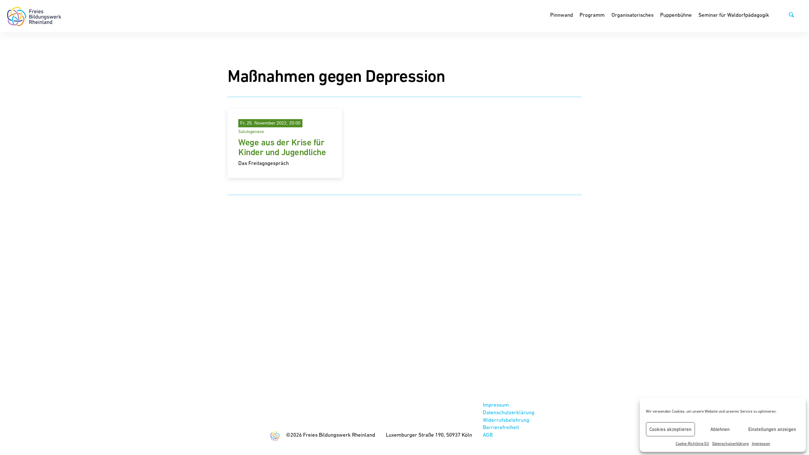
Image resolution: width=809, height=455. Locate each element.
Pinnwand (561, 15)
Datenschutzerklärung (730, 443)
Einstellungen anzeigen (772, 429)
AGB (488, 435)
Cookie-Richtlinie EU (692, 443)
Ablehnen (720, 429)
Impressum (761, 443)
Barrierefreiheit (501, 427)
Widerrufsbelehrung (506, 420)
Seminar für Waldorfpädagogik (733, 15)
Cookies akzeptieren (670, 429)
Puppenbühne (676, 15)
